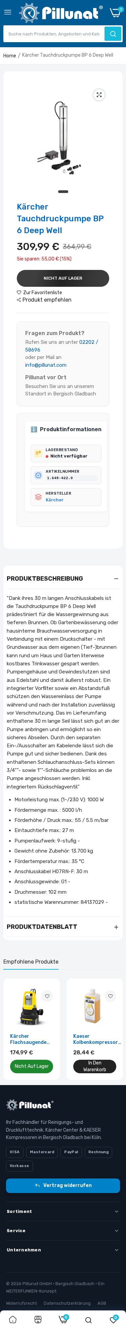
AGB (101, 1303)
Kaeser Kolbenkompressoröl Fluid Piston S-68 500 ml (97, 1039)
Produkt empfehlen (47, 300)
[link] (47, 996)
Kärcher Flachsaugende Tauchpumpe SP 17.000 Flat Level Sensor (30, 1039)
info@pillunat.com (46, 365)
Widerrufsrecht (21, 1303)
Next (114, 1029)
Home (9, 56)
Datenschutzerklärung (67, 1303)
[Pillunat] (61, 14)
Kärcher (55, 499)
